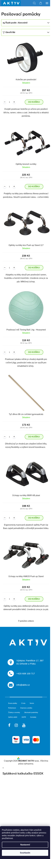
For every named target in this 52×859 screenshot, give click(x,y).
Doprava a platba (26, 708)
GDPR (24, 717)
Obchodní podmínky (31, 712)
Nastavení (25, 845)
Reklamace (12, 708)
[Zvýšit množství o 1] (14, 102)
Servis (32, 703)
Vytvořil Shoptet (28, 758)
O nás (23, 703)
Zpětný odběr (12, 717)
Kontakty (33, 717)
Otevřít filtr (10, 32)
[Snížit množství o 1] (5, 102)
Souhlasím (25, 853)
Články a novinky (14, 712)
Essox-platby (12, 703)
